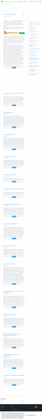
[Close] (41, 415)
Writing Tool (14, 1)
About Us (2, 408)
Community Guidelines (14, 409)
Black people (2, 402)
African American (23, 402)
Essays (7, 1)
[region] (21, 415)
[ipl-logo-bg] (2, 1)
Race (1, 401)
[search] (38, 1)
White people (2, 400)
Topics (10, 1)
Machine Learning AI (20, 1)
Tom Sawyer (22, 400)
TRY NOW (22, 33)
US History (25, 1)
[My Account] (40, 1)
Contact (2, 409)
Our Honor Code (13, 410)
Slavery (22, 401)
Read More (14, 105)
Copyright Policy (13, 408)
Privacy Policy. (21, 418)
